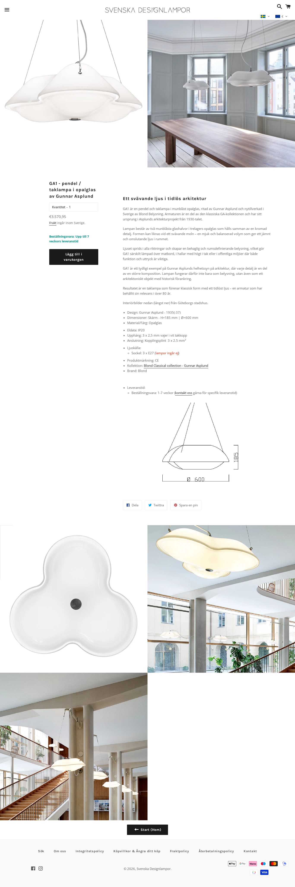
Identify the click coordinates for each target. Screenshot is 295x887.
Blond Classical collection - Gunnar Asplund (176, 365)
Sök (41, 851)
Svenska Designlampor (154, 868)
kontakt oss (183, 393)
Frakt (52, 223)
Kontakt (250, 851)
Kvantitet (58, 207)
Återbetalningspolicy (216, 851)
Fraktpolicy (179, 851)
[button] (265, 16)
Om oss (60, 851)
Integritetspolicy (90, 851)
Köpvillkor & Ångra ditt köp (136, 851)
